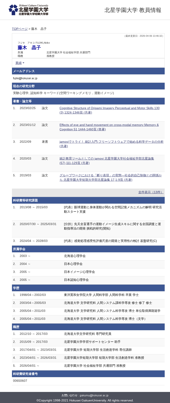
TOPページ (20, 29)
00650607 (20, 380)
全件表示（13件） (151, 192)
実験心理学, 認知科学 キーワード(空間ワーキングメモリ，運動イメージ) (63, 93)
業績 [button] (18, 63)
